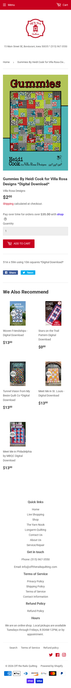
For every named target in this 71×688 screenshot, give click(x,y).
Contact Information (35, 596)
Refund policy (51, 647)
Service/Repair (35, 545)
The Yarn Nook (36, 524)
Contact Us (35, 534)
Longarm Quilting (35, 529)
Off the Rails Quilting (25, 665)
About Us (35, 540)
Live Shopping (35, 514)
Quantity (8, 223)
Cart (65, 4)
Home (6, 62)
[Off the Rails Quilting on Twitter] (51, 655)
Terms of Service (36, 591)
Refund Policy (35, 611)
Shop (35, 519)
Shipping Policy (35, 586)
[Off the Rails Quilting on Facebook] (57, 655)
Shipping (8, 203)
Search (13, 647)
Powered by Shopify (52, 665)
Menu (11, 4)
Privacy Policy (35, 581)
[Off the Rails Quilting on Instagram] (64, 655)
